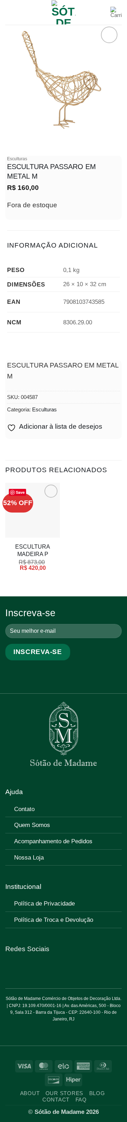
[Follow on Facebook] (10, 969)
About (30, 1093)
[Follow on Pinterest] (31, 969)
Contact (55, 1100)
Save (20, 492)
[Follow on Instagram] (20, 969)
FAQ (81, 1100)
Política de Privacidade (44, 903)
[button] (10, 12)
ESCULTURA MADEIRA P (32, 550)
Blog (97, 1093)
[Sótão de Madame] (63, 12)
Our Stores (64, 1093)
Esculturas (17, 159)
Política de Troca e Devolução (53, 919)
